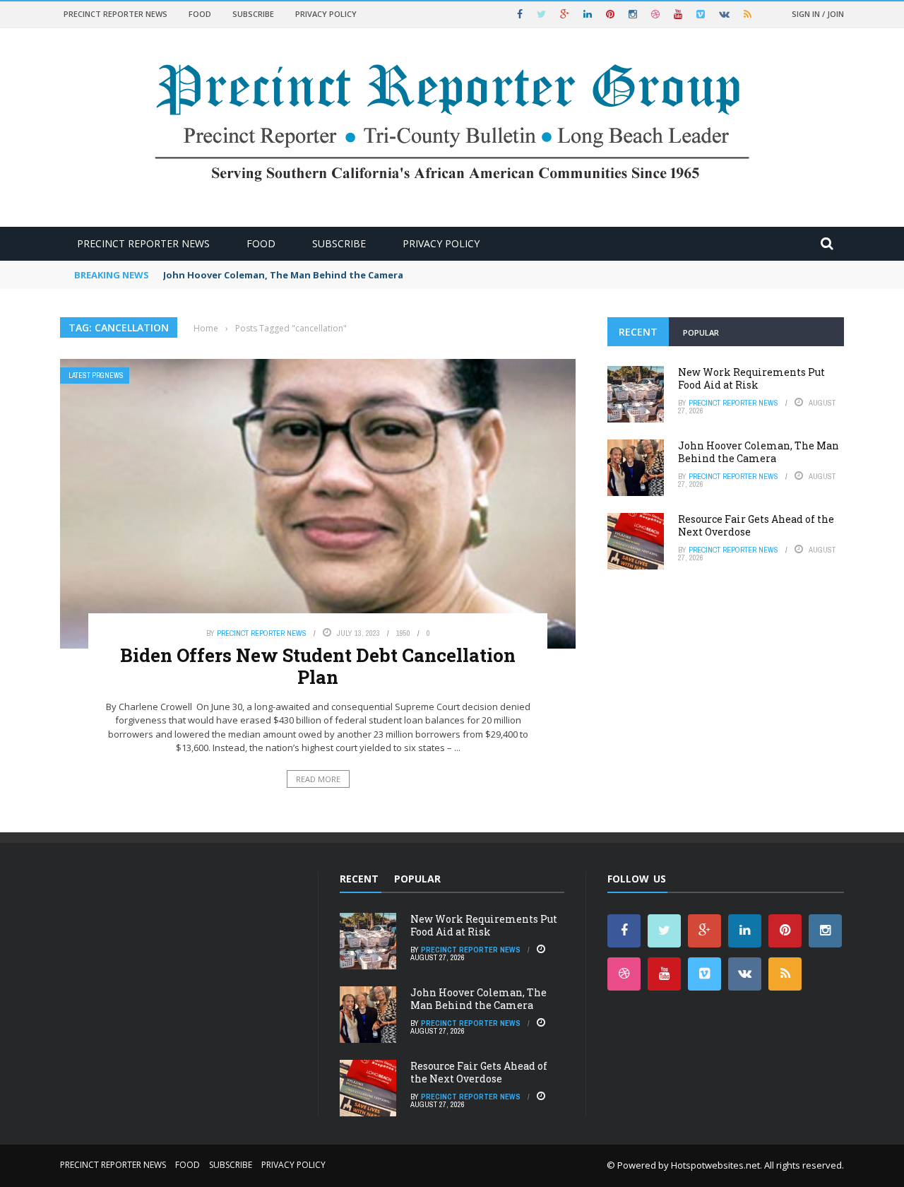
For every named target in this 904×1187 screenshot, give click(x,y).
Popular (701, 332)
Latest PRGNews (96, 375)
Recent (638, 331)
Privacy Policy (326, 13)
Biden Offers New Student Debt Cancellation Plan (318, 666)
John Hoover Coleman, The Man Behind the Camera (283, 274)
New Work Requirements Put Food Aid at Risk (751, 378)
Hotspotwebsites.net (715, 1165)
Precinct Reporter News (115, 13)
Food (200, 13)
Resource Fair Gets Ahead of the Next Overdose (756, 525)
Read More (318, 779)
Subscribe (253, 13)
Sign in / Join (818, 13)
